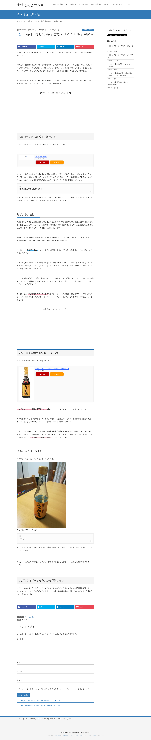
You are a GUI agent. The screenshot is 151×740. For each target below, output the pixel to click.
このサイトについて (48, 719)
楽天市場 (42, 162)
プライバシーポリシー (65, 719)
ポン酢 (25, 620)
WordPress (57, 735)
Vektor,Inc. (94, 735)
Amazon (56, 162)
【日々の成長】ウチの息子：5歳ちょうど (120, 47)
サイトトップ (23, 719)
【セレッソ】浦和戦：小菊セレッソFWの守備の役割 (120, 83)
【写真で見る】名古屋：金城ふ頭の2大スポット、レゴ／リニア (41, 701)
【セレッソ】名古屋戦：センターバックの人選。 (120, 65)
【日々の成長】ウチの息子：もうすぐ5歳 (120, 56)
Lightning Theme (67, 735)
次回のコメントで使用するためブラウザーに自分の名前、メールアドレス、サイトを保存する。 (52, 689)
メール (20, 671)
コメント (20, 639)
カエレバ (43, 158)
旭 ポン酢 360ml (41, 157)
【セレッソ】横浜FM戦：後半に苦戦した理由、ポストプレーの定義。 (120, 74)
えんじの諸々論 (88, 30)
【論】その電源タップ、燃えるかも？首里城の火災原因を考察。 (41, 705)
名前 (19, 662)
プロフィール (34, 719)
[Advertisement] (55, 110)
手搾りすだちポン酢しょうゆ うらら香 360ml (52, 368)
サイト (19, 680)
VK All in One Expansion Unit (82, 735)
